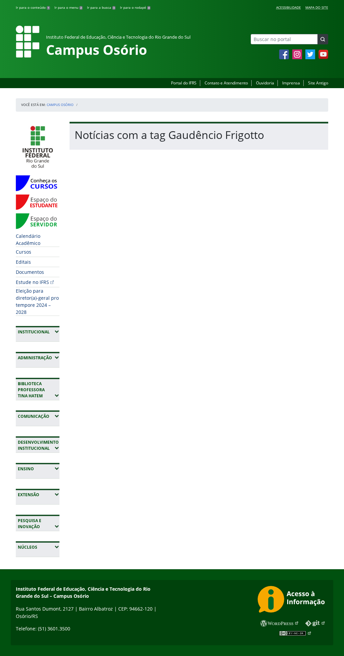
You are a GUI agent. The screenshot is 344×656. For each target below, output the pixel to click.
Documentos (30, 272)
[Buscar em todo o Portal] (322, 39)
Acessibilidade (288, 7)
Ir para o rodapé (134, 7)
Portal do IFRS (184, 83)
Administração (38, 358)
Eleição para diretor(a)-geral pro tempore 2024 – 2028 (37, 301)
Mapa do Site (316, 7)
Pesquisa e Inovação (38, 524)
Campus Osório (60, 104)
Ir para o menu (68, 7)
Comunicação (38, 416)
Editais (23, 262)
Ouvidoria (265, 83)
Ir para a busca (101, 7)
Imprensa (291, 83)
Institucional (38, 332)
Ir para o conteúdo (32, 7)
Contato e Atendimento (226, 83)
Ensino (38, 469)
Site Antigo (318, 83)
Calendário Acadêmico (28, 239)
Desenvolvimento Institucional (38, 445)
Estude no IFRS (32, 282)
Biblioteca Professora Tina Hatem (38, 390)
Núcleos (38, 547)
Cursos (23, 252)
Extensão (38, 494)
